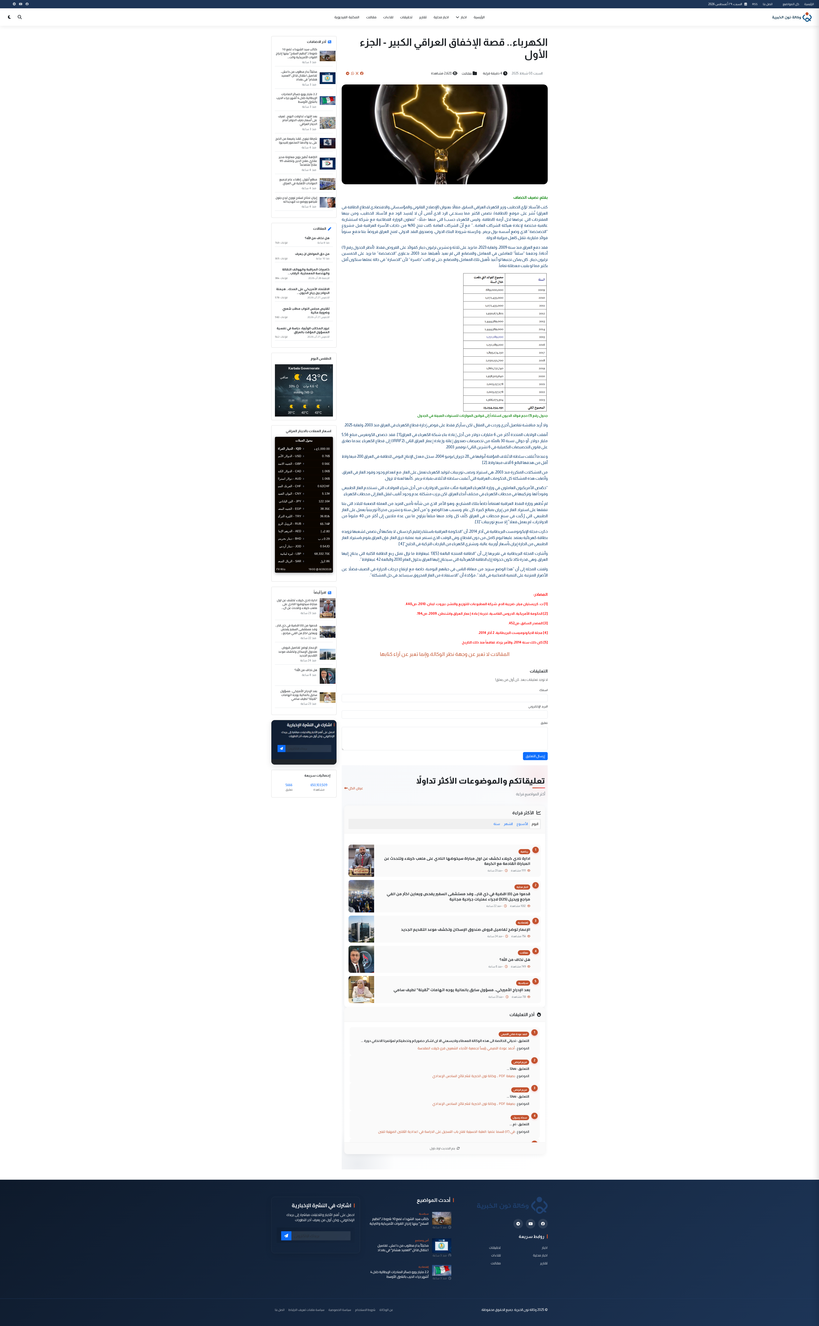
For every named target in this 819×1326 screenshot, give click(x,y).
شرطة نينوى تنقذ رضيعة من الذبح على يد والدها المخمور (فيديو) (296, 140)
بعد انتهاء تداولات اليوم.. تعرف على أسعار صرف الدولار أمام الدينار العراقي (297, 120)
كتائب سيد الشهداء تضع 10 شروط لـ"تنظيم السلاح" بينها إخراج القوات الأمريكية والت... (296, 53)
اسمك (543, 690)
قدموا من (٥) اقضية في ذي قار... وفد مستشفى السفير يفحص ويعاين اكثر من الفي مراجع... (296, 629)
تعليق (544, 723)
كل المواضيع (791, 4)
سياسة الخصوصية (339, 1310)
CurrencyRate (323, 575)
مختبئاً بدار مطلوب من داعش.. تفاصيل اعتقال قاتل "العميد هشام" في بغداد (299, 75)
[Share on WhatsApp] (352, 73)
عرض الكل (356, 788)
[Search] (19, 17)
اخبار (463, 17)
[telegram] (518, 1224)
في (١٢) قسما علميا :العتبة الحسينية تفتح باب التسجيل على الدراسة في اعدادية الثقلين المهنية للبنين (446, 1131)
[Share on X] (357, 73)
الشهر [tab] (508, 824)
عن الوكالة (386, 1310)
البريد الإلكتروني (538, 706)
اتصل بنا (768, 4)
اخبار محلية (441, 17)
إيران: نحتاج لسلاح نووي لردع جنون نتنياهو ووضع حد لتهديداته (296, 199)
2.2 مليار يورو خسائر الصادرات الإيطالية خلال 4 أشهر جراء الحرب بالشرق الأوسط (296, 98)
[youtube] (530, 1224)
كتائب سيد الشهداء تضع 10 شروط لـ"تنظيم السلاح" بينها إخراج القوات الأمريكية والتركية (399, 1221)
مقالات (371, 17)
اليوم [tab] (535, 824)
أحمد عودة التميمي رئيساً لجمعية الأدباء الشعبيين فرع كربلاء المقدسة (466, 1048)
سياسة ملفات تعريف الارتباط (306, 1310)
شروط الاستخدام (365, 1310)
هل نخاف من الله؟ (515, 959)
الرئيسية (809, 4)
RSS (755, 4)
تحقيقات (406, 17)
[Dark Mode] (9, 17)
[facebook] (543, 1224)
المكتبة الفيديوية (346, 17)
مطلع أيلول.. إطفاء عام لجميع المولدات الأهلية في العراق (298, 181)
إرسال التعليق (535, 756)
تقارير (423, 17)
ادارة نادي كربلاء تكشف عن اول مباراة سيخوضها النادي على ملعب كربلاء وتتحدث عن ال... (297, 604)
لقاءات (388, 17)
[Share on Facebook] (361, 73)
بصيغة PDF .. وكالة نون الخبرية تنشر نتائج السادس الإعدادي (473, 1076)
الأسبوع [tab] (522, 824)
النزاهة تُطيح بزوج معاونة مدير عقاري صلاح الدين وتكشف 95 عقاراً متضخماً (298, 161)
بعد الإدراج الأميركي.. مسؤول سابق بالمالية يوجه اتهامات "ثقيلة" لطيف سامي (462, 989)
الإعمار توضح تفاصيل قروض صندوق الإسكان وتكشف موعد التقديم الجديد (465, 929)
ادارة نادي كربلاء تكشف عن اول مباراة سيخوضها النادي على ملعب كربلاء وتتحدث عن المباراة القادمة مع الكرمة (457, 861)
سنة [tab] (497, 824)
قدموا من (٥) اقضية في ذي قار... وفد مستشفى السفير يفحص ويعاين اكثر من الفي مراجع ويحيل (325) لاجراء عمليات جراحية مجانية (458, 896)
